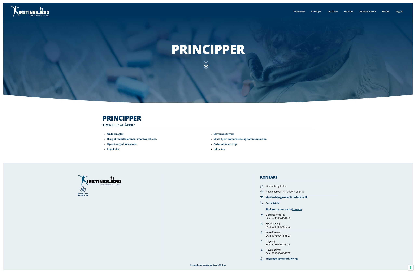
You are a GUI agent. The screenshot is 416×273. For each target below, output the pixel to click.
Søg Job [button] (399, 11)
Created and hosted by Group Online (208, 265)
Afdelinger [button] (316, 11)
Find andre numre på (284, 209)
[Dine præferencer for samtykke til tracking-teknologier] (410, 267)
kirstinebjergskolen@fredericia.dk (287, 197)
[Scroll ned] (208, 66)
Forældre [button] (348, 11)
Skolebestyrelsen (368, 11)
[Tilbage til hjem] (30, 11)
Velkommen (299, 11)
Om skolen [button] (333, 11)
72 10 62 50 (272, 202)
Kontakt (386, 11)
